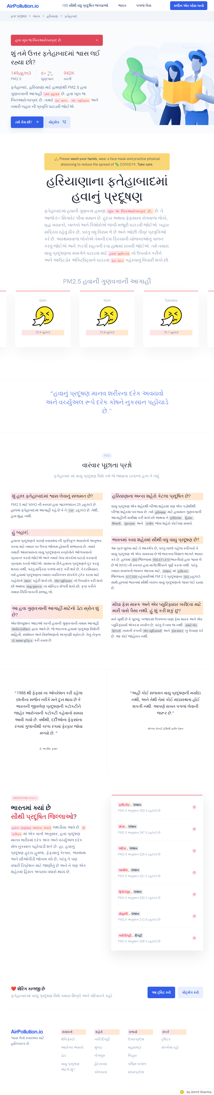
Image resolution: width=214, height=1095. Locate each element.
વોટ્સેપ (54, 122)
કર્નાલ (149, 523)
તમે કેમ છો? (24, 122)
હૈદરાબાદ (101, 1064)
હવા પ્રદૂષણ (19, 16)
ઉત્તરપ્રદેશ (136, 1039)
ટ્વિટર (166, 1039)
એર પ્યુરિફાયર (63, 581)
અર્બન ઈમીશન (21, 629)
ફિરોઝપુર (124, 891)
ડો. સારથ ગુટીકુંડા (22, 640)
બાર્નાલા (123, 870)
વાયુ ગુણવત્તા (34, 586)
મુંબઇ (98, 1047)
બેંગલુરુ (99, 1055)
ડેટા (63, 1055)
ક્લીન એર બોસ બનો (189, 6)
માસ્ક (27, 581)
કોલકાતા (100, 1072)
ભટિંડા (122, 848)
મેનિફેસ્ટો (68, 1039)
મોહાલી (123, 913)
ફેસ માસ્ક (177, 630)
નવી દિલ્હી (125, 935)
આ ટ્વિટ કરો (161, 992)
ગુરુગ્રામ (129, 523)
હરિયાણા (52, 16)
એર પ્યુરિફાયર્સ (152, 630)
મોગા (122, 826)
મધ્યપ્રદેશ (136, 1072)
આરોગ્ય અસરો (72, 1047)
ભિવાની (116, 523)
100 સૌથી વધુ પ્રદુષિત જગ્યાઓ (85, 5)
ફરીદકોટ (183, 571)
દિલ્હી (138, 935)
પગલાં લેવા (143, 5)
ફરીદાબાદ (175, 518)
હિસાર (188, 518)
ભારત (122, 5)
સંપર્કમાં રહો (169, 1047)
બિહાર (132, 1055)
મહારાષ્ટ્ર (134, 1047)
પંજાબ (167, 571)
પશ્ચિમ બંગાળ (137, 1064)
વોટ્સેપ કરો (190, 992)
